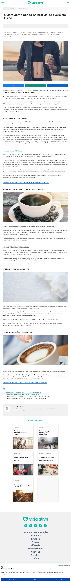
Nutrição (35, 552)
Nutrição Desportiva (22, 8)
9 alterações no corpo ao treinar (22, 485)
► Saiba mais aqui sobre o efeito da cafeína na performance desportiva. (26, 182)
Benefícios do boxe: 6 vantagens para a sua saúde (22, 459)
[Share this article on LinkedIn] (57, 85)
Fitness (12, 8)
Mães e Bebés (35, 548)
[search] (68, 3)
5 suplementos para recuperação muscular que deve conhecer (47, 459)
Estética (35, 539)
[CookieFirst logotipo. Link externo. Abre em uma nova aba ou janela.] (2, 567)
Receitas (35, 555)
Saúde (35, 558)
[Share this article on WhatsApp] (35, 85)
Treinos (16, 427)
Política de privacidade (64, 565)
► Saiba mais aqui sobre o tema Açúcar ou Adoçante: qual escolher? (25, 382)
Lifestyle (35, 545)
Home (5, 8)
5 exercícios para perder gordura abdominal (45, 432)
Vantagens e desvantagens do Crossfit (20, 432)
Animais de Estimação (35, 532)
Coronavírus (35, 535)
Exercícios (17, 453)
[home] (35, 2)
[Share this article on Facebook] (13, 85)
